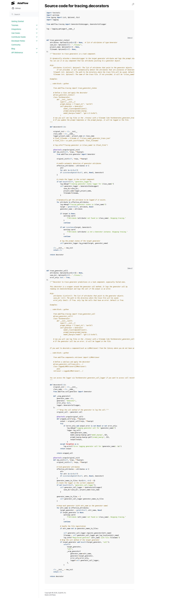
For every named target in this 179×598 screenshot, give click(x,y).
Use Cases (15, 33)
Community (15, 45)
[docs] (129, 38)
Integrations (16, 29)
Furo (54, 595)
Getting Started (17, 21)
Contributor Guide (18, 37)
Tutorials (14, 25)
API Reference (17, 52)
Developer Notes (18, 41)
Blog (13, 49)
